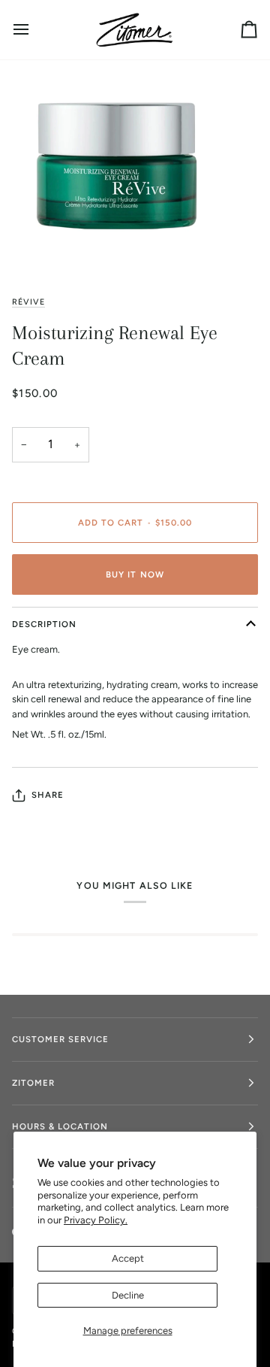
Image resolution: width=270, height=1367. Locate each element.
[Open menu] (34, 29)
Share (48, 795)
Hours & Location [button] (60, 1126)
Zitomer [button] (33, 1083)
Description (44, 624)
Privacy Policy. (96, 1220)
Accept (128, 1258)
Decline (128, 1295)
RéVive (28, 302)
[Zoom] (28, 243)
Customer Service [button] (60, 1039)
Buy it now (135, 574)
